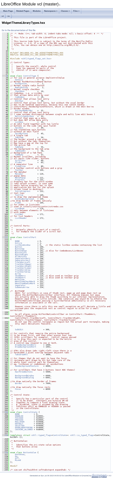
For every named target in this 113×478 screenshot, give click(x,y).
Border (18, 383)
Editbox (19, 101)
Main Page (8, 11)
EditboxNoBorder (24, 110)
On (16, 456)
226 (5, 452)
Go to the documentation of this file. (19, 30)
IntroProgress (22, 191)
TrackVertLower (23, 268)
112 (5, 237)
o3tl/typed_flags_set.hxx (36, 58)
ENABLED (19, 416)
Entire (18, 243)
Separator (20, 285)
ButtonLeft (21, 253)
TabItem (19, 137)
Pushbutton (21, 83)
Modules (37, 11)
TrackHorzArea (22, 270)
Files (75, 11)
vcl (3, 16)
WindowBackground (24, 199)
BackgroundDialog (24, 377)
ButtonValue (29, 452)
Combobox (19, 97)
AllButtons (21, 256)
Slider (18, 162)
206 (5, 412)
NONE (17, 241)
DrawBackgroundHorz (25, 345)
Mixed (18, 460)
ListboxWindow (22, 245)
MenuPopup (20, 178)
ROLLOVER (19, 422)
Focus (18, 389)
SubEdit (19, 329)
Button (18, 247)
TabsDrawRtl (21, 354)
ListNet (19, 214)
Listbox (19, 122)
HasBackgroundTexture (27, 366)
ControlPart (29, 237)
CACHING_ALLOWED (24, 429)
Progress (19, 180)
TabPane (19, 147)
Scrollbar (20, 160)
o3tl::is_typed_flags (82, 435)
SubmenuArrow (22, 287)
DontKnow (19, 454)
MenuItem (19, 279)
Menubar (19, 174)
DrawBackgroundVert (25, 347)
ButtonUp (19, 249)
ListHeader (21, 218)
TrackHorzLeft (22, 262)
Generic (19, 80)
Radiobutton (21, 87)
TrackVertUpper (23, 264)
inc (9, 16)
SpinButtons (21, 133)
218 (5, 435)
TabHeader (20, 151)
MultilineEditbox (24, 116)
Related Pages (22, 11)
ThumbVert (20, 278)
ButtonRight (21, 254)
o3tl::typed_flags (41, 435)
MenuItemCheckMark (25, 281)
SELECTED (19, 425)
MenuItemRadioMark (25, 283)
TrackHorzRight (23, 266)
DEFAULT (19, 424)
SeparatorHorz (22, 258)
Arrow (18, 274)
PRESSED (19, 420)
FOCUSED (19, 418)
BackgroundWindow (24, 376)
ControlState (30, 412)
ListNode (19, 208)
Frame (18, 203)
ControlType (29, 76)
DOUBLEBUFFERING (24, 427)
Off (17, 458)
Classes (64, 11)
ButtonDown (21, 251)
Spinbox (19, 128)
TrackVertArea (22, 272)
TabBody (19, 155)
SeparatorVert (22, 260)
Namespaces (50, 11)
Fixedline (20, 166)
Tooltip (19, 195)
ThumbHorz (20, 276)
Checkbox (19, 91)
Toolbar (19, 170)
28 (5, 76)
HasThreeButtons (24, 372)
